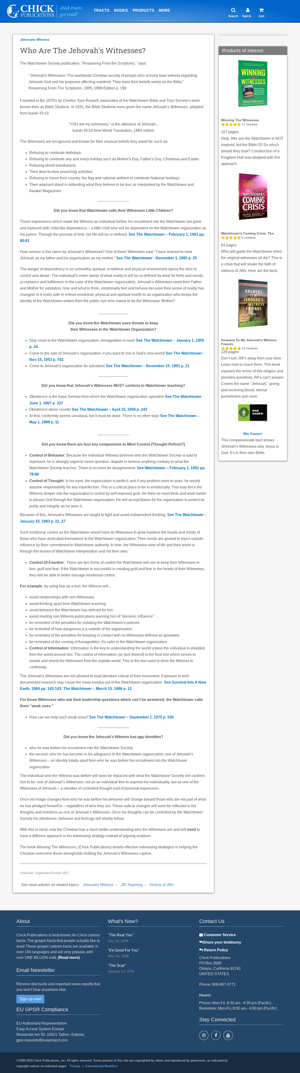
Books (121, 10)
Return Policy (215, 950)
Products (143, 10)
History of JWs (162, 885)
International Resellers (101, 1066)
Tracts (101, 10)
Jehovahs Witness (34, 39)
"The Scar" (117, 965)
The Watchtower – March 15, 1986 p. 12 (97, 689)
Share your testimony (222, 942)
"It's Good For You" (123, 950)
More (164, 10)
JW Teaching (131, 885)
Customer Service (219, 935)
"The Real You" (121, 935)
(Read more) (69, 957)
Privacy (75, 1066)
